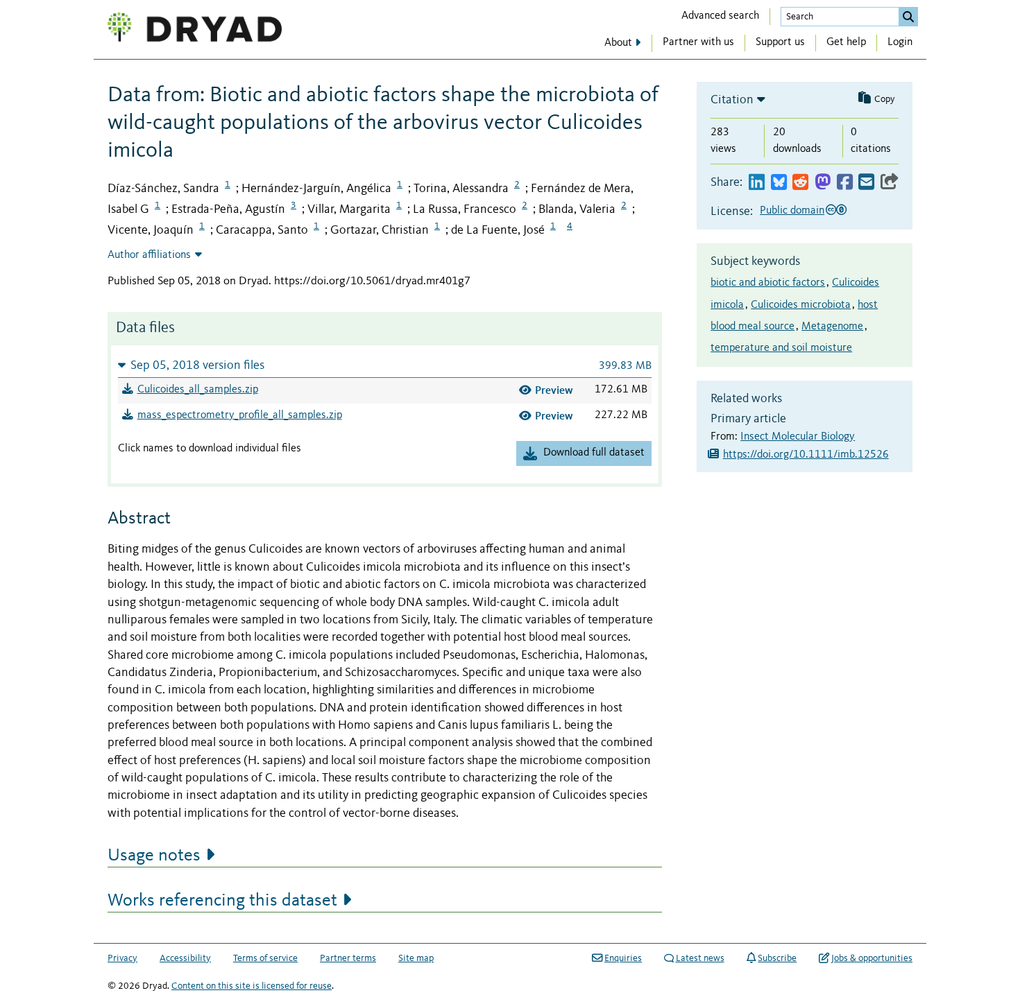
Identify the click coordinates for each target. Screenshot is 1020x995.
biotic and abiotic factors (768, 282)
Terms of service (265, 958)
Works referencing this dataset (222, 901)
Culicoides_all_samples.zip (197, 389)
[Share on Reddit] (800, 183)
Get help (846, 42)
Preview (554, 390)
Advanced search (720, 15)
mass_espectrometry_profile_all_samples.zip (239, 415)
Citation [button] (732, 100)
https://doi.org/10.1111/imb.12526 (806, 454)
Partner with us (698, 42)
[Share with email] (866, 183)
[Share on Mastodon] (823, 183)
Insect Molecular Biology (797, 436)
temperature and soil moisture (781, 348)
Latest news (700, 958)
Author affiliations (149, 255)
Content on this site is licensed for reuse (251, 986)
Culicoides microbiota (801, 305)
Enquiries (623, 958)
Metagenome (832, 326)
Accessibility (185, 958)
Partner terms (348, 958)
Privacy (122, 958)
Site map (416, 958)
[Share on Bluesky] (779, 183)
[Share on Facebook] (845, 183)
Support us (780, 42)
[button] (385, 365)
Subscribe (777, 958)
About (618, 43)
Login (899, 42)
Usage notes (154, 856)
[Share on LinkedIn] (757, 183)
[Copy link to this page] (890, 182)
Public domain (792, 210)
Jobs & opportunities (871, 958)
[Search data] (908, 16)
